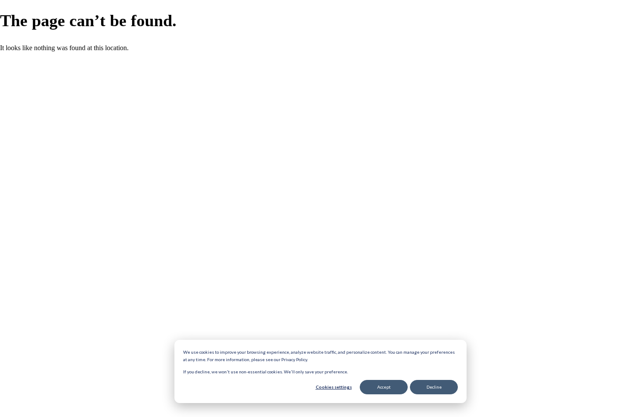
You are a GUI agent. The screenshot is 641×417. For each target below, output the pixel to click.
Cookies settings (334, 387)
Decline (434, 387)
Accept (384, 387)
